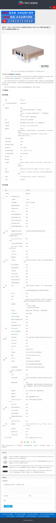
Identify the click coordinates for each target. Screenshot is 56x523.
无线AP (48, 445)
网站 (5, 500)
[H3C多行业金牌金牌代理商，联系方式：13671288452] (18, 22)
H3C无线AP (19, 445)
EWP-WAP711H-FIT (10, 445)
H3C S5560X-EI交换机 (32, 514)
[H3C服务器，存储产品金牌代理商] (18, 14)
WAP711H (36, 445)
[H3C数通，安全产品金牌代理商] (18, 18)
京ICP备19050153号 (28, 520)
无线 (25, 71)
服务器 (14, 331)
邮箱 (30, 495)
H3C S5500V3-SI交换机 (20, 514)
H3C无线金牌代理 (28, 445)
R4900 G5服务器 (20, 516)
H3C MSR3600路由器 (31, 516)
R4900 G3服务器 (10, 516)
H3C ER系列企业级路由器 (44, 516)
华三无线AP (42, 445)
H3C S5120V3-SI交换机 (7, 514)
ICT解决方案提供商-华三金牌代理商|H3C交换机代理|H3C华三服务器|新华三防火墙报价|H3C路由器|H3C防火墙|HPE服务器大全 (28, 2)
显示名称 (6, 495)
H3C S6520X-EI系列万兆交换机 (47, 514)
